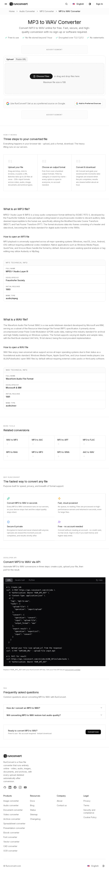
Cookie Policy (90, 817)
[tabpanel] (54, 78)
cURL (9, 580)
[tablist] (16, 59)
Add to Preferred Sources (90, 103)
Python (32, 580)
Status (33, 810)
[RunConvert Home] (18, 4)
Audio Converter (27, 11)
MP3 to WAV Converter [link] (69, 11)
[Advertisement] (54, 49)
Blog (32, 805)
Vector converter (11, 841)
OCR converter (10, 851)
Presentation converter (14, 828)
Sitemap (34, 814)
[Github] (4, 787)
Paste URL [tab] (21, 59)
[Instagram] (20, 787)
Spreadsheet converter (14, 823)
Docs (32, 801)
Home (12, 11)
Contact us (62, 805)
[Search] (66, 4)
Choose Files (42, 76)
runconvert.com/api (72, 670)
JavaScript (20, 580)
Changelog (35, 819)
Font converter (10, 837)
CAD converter (10, 846)
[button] (54, 78)
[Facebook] (15, 787)
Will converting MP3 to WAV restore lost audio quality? (34, 715)
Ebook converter (11, 832)
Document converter (13, 810)
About (59, 801)
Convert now (93, 732)
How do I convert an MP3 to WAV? (23, 708)
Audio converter (11, 805)
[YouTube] (25, 787)
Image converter (11, 801)
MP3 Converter (47, 11)
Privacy (86, 801)
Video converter (11, 814)
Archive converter (11, 819)
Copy (101, 580)
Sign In (99, 4)
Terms (86, 805)
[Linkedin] (10, 787)
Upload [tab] (9, 59)
